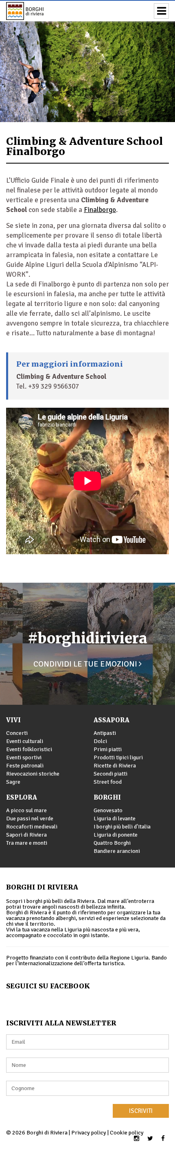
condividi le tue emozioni (86, 664)
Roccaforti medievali (31, 826)
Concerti (17, 733)
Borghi (107, 797)
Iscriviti (141, 1111)
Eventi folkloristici (29, 749)
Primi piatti (108, 749)
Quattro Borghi (112, 842)
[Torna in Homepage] (36, 11)
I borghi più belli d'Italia (122, 826)
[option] (87, 61)
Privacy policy (88, 1132)
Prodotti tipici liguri (118, 757)
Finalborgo (100, 209)
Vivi (13, 720)
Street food (108, 781)
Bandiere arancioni (117, 851)
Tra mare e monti (26, 842)
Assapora (111, 720)
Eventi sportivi (24, 757)
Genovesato (108, 810)
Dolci (100, 741)
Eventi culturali (24, 741)
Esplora (21, 797)
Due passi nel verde (29, 818)
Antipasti (105, 733)
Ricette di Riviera (115, 765)
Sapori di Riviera (26, 834)
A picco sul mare (26, 810)
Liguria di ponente (116, 834)
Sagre (13, 781)
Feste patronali (25, 765)
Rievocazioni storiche (32, 773)
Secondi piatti (110, 773)
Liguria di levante (115, 818)
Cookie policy (127, 1132)
